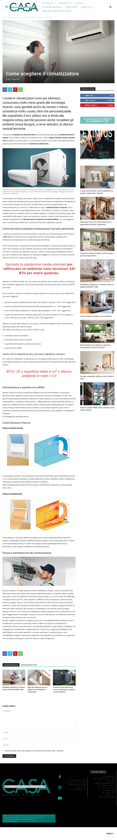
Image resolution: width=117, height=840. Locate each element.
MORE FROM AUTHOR (29, 665)
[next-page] (7, 696)
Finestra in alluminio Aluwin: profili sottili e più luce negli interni (97, 254)
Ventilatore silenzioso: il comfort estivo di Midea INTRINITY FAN (97, 285)
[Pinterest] (15, 89)
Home (5, 17)
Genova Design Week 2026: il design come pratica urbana (97, 408)
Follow (110, 100)
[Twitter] (10, 89)
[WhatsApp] (20, 89)
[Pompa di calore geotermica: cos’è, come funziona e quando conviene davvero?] (64, 677)
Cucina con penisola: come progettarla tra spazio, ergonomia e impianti (96, 192)
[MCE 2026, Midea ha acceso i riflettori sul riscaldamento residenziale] (39, 677)
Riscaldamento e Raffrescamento (19, 17)
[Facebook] (5, 89)
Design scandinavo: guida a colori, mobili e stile (97, 377)
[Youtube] (60, 798)
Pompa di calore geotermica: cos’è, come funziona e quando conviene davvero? (63, 689)
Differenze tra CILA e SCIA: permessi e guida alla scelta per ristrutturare (96, 223)
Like (111, 95)
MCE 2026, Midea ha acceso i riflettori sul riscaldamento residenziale (37, 689)
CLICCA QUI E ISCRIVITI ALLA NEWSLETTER (97, 120)
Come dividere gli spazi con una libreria (96, 316)
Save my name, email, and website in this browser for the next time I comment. (34, 751)
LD (9, 79)
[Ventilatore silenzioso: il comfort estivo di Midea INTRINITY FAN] (14, 677)
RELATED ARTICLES (11, 665)
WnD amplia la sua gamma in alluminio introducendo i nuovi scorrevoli (95, 346)
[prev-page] (4, 696)
